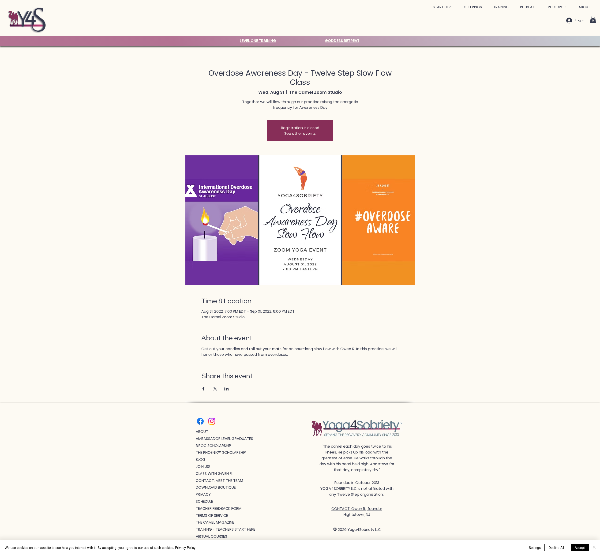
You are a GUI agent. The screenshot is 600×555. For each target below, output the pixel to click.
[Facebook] (200, 421)
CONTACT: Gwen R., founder (356, 508)
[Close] (594, 547)
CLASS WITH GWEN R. (214, 473)
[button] (442, 7)
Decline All (556, 547)
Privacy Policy (185, 547)
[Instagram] (211, 421)
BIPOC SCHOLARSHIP (213, 445)
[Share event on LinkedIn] (226, 388)
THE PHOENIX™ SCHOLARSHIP (221, 452)
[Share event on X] (215, 388)
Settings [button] (535, 547)
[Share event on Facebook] (203, 388)
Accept (580, 547)
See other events (300, 133)
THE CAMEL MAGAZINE (215, 522)
